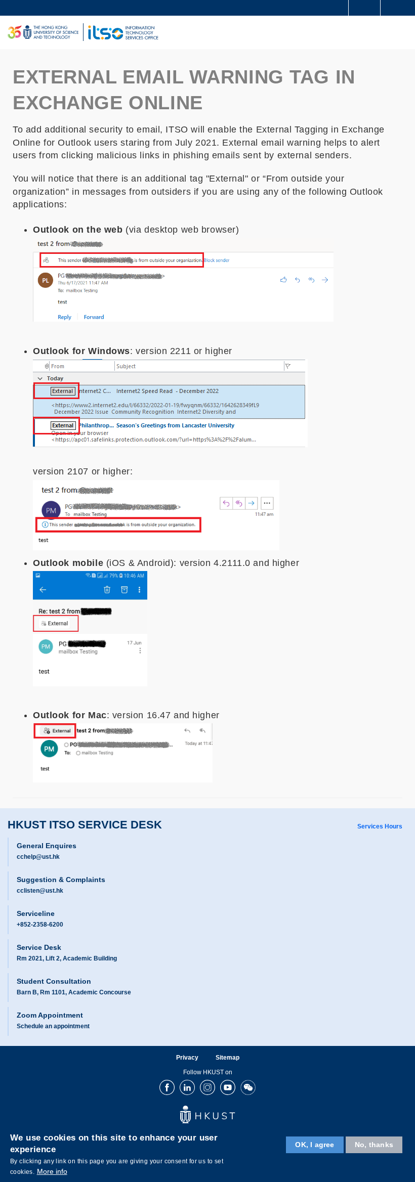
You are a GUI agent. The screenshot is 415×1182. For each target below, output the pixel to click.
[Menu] (402, 32)
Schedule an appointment (53, 1026)
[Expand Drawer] (364, 8)
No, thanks (374, 1145)
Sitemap (227, 1057)
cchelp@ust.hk (38, 856)
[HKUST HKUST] (43, 32)
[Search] (400, 7)
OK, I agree (314, 1145)
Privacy (187, 1057)
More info (52, 1171)
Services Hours (379, 826)
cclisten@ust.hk (40, 890)
